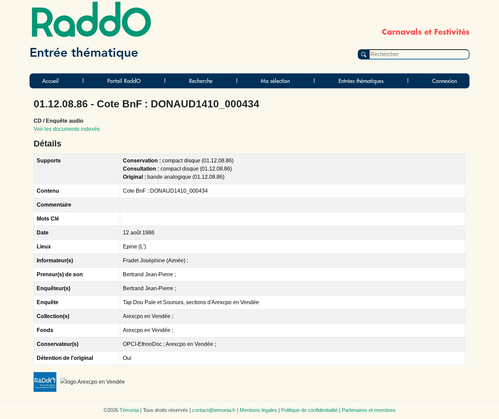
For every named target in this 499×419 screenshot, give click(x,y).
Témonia (129, 410)
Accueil (50, 80)
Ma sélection (275, 80)
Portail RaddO (124, 80)
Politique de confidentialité (309, 410)
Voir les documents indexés (67, 129)
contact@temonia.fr (214, 410)
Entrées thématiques (361, 80)
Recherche (200, 80)
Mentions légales (258, 410)
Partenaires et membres (368, 410)
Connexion (444, 80)
